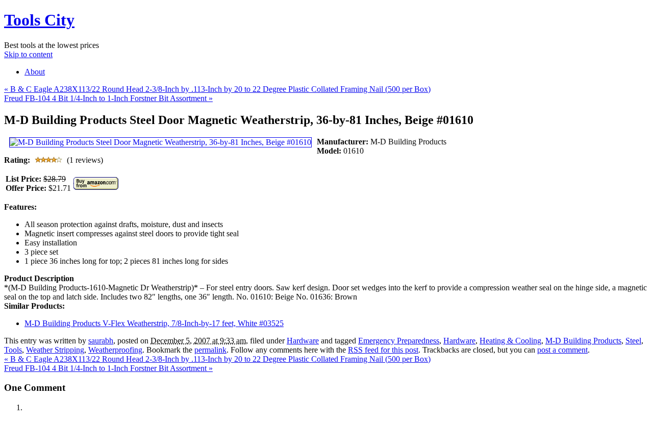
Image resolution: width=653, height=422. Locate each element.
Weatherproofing (115, 349)
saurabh (100, 340)
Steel (633, 340)
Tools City (39, 20)
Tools (13, 349)
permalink (210, 349)
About (34, 71)
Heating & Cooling (510, 340)
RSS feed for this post (383, 349)
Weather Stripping (55, 349)
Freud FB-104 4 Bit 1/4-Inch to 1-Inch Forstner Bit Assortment (108, 98)
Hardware (303, 340)
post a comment (562, 349)
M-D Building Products (583, 340)
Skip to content (28, 54)
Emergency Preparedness (398, 340)
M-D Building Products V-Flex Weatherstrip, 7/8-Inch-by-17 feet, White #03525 (154, 323)
